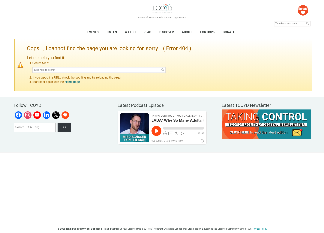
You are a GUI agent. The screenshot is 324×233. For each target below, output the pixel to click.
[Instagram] (27, 115)
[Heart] (65, 115)
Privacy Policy (260, 229)
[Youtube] (37, 115)
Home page (72, 82)
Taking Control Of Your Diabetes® (162, 8)
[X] (56, 115)
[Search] (64, 127)
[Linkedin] (46, 115)
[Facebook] (18, 115)
